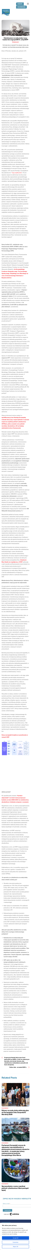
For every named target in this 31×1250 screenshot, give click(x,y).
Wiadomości (15, 42)
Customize (15, 1242)
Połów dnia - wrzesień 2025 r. (18, 1067)
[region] (15, 1236)
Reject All (15, 1246)
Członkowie (21, 7)
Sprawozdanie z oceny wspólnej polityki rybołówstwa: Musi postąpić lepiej (15, 1188)
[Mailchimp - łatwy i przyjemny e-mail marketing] (11, 1215)
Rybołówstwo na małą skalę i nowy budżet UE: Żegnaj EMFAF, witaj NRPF (15, 39)
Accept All (15, 1238)
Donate (19, 4)
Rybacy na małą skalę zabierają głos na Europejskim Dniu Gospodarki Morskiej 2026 (15, 1112)
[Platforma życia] (6, 15)
